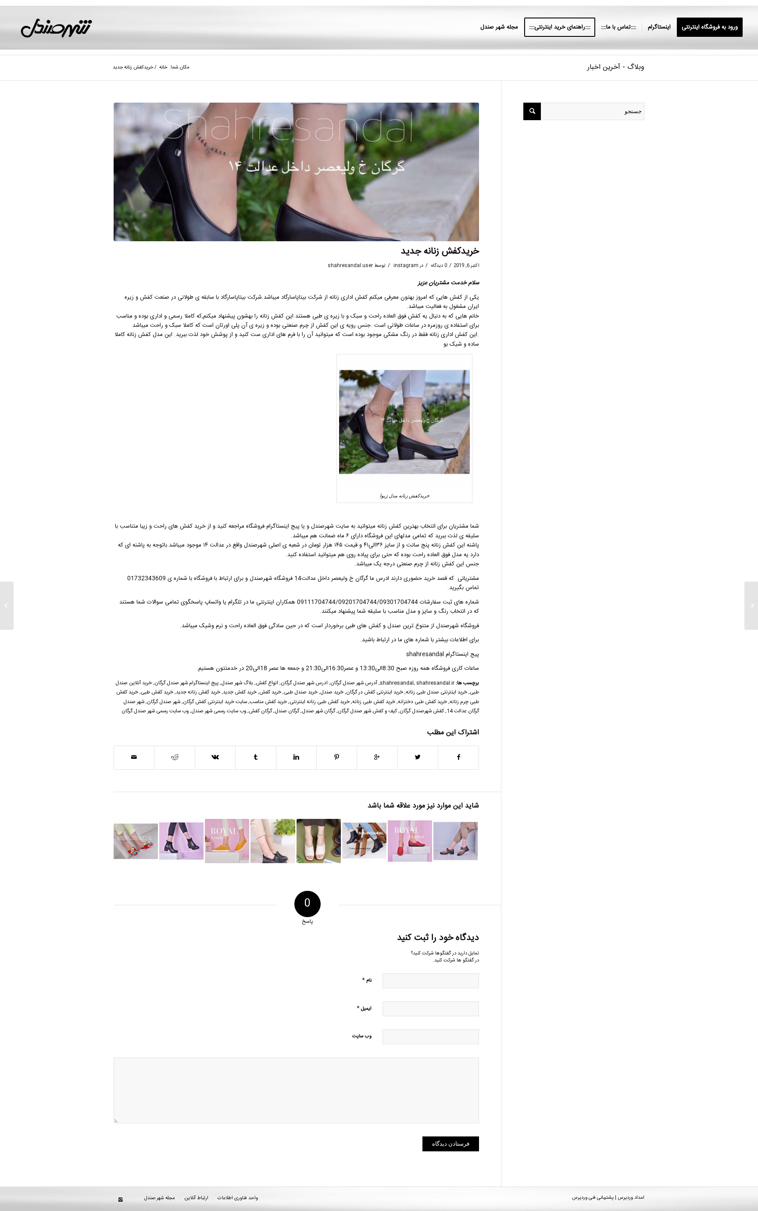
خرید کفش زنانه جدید (198, 692)
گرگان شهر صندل (318, 711)
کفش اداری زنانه (348, 297)
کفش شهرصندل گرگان (422, 711)
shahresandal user (350, 265)
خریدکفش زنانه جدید (440, 251)
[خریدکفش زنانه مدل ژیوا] (296, 172)
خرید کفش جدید (240, 692)
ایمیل (364, 1008)
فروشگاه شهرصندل (457, 626)
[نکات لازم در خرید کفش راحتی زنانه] (319, 841)
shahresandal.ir (435, 683)
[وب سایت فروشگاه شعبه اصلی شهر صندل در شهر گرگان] (136, 841)
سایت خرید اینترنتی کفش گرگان (215, 702)
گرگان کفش (260, 711)
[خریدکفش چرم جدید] (455, 841)
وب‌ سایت (362, 1036)
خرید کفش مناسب (268, 702)
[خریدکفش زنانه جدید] (751, 606)
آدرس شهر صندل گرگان (353, 683)
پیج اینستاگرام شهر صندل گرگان (186, 683)
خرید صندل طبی (301, 692)
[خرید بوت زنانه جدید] (181, 841)
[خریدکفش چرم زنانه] (410, 841)
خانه (163, 67)
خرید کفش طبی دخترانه (422, 702)
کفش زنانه (272, 316)
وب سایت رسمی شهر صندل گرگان (155, 711)
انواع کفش (267, 683)
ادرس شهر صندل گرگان (304, 683)
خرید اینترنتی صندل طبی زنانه (436, 692)
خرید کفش (270, 692)
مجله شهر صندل (159, 1198)
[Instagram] (120, 1200)
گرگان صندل (287, 711)
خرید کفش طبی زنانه (373, 702)
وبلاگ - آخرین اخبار (615, 67)
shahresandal (397, 683)
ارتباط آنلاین (196, 1198)
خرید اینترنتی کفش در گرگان (374, 692)
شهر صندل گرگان (163, 702)
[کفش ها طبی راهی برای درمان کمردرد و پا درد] (272, 841)
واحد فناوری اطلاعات (238, 1198)
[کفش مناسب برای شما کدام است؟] (364, 841)
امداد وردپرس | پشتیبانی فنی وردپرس (608, 1198)
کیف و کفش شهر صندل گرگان (367, 711)
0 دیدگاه (438, 265)
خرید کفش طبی (157, 692)
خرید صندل (331, 692)
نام (367, 980)
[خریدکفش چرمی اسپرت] (227, 841)
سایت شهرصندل (330, 526)
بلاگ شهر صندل (237, 683)
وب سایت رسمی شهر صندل (218, 711)
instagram (405, 265)
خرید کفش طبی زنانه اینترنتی (320, 702)
